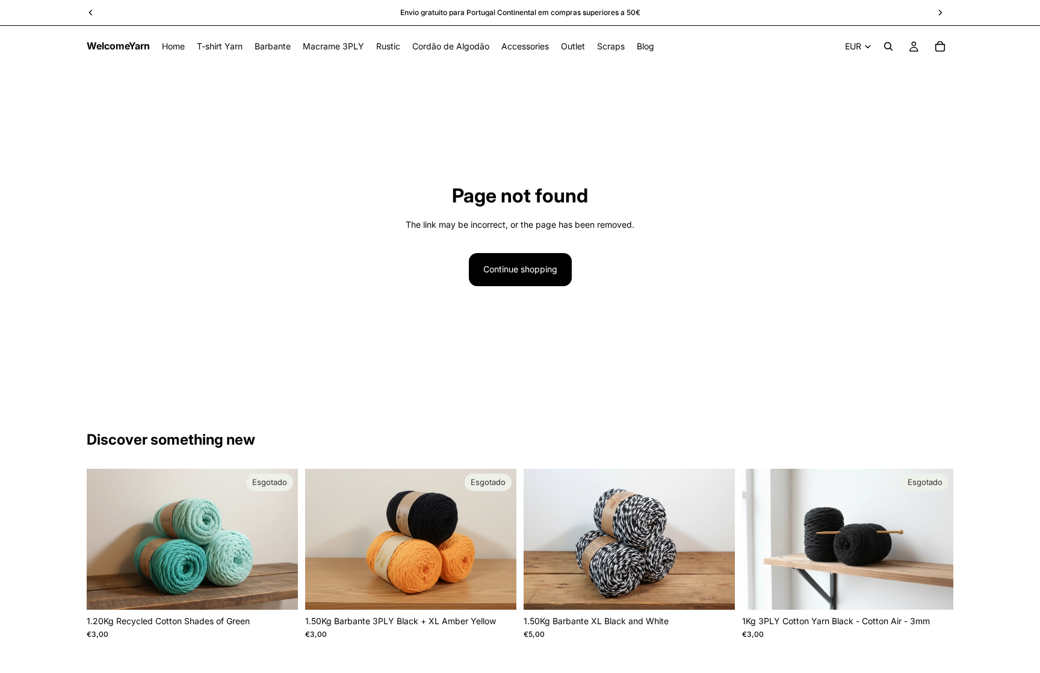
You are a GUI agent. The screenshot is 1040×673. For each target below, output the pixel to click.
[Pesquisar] (888, 46)
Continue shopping (520, 269)
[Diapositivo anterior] (105, 539)
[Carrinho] (940, 46)
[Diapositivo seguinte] (280, 539)
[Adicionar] (716, 591)
